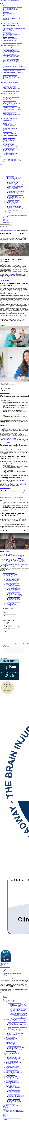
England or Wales (11, 628)
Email (4, 615)
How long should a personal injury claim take (10, 428)
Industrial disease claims (8, 129)
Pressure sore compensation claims (10, 80)
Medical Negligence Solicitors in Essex (11, 159)
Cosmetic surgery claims (15, 34)
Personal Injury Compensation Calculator (12, 18)
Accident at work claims (8, 127)
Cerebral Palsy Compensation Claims (11, 97)
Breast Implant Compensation (9, 86)
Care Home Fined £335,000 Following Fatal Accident (12, 559)
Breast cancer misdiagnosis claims (10, 49)
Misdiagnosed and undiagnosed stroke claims (13, 66)
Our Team (5, 10)
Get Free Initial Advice (5, 280)
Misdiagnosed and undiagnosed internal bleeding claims (15, 67)
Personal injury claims (14, 130)
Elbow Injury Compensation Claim (10, 148)
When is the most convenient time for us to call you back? (16, 643)
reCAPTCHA (6, 646)
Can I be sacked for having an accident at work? (10, 433)
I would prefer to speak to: (8, 620)
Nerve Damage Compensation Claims (16, 208)
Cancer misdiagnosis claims (16, 43)
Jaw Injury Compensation (8, 140)
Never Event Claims (7, 78)
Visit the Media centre (5, 967)
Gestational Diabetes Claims (14, 187)
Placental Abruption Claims (9, 104)
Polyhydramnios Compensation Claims (11, 114)
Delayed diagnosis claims (15, 26)
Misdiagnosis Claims (14, 25)
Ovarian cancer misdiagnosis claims (11, 61)
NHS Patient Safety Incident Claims (11, 77)
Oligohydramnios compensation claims (11, 103)
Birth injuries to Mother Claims (16, 96)
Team (4, 219)
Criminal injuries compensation (10, 128)
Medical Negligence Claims (16, 7)
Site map (5, 975)
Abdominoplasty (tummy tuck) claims (11, 88)
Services (5, 174)
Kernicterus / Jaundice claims (9, 101)
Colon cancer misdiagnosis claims (10, 50)
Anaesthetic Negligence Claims (10, 75)
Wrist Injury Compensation (9, 149)
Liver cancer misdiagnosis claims (10, 58)
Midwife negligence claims (9, 102)
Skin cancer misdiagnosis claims (10, 52)
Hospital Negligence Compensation (17, 28)
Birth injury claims (14, 8)
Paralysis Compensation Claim (9, 124)
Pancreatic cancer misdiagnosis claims (11, 51)
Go (11, 225)
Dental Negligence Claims (8, 30)
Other (8, 630)
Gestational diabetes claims (9, 113)
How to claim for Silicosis (6, 554)
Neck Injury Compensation (9, 141)
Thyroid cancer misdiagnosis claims (11, 59)
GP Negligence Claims (8, 35)
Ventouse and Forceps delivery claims (11, 107)
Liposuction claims (7, 89)
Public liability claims (7, 132)
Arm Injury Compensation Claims (10, 146)
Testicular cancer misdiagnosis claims (11, 55)
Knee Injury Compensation (9, 152)
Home (4, 5)
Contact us (5, 14)
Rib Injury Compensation (8, 143)
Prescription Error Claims (8, 33)
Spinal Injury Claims (7, 120)
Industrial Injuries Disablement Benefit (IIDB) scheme (12, 481)
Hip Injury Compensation (8, 150)
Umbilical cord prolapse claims (10, 106)
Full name (5, 612)
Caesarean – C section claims (9, 112)
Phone (4, 618)
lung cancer (12, 403)
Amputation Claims (7, 123)
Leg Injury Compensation (8, 154)
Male (8, 622)
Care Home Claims (7, 32)
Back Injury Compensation (9, 138)
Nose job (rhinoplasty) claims (9, 87)
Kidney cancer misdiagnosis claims (10, 56)
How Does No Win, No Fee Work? (8, 438)
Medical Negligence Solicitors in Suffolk (12, 160)
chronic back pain (14, 274)
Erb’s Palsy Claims (7, 98)
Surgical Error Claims (7, 29)
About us (12, 13)
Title (4, 609)
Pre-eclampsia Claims (7, 115)
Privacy (4, 974)
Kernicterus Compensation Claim (15, 186)
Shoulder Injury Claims (8, 145)
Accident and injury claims (13, 0)
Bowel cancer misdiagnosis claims (10, 47)
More (9, 431)
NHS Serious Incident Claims (9, 76)
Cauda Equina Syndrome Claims (10, 38)
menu (1, 164)
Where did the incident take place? (11, 626)
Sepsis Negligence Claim (8, 37)
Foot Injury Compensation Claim (10, 153)
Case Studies (6, 12)
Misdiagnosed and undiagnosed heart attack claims (14, 69)
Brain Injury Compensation (9, 121)
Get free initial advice (5, 383)
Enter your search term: (5, 992)
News (4, 15)
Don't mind (9, 625)
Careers (4, 17)
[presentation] (13, 650)
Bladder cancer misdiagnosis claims (11, 60)
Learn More (2, 325)
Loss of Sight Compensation (9, 125)
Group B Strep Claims (8, 99)
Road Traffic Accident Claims (9, 133)
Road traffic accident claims (12, 581)
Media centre (6, 19)
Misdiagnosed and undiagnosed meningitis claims (14, 70)
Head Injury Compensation (9, 139)
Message (5, 631)
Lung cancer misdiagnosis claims (10, 54)
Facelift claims (6, 84)
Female (8, 623)
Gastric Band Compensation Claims (11, 91)
